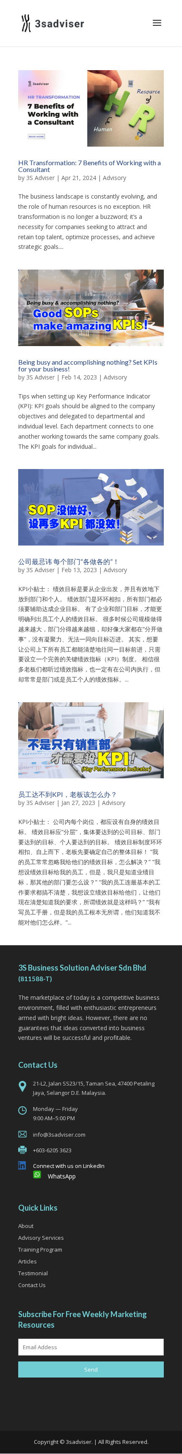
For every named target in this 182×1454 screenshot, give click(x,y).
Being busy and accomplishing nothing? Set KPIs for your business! (87, 365)
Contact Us (32, 1285)
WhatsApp (62, 1176)
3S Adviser (40, 178)
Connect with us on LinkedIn (69, 1166)
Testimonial (33, 1273)
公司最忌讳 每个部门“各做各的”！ (68, 561)
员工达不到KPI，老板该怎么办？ (67, 794)
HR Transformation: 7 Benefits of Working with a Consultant (89, 165)
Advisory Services (41, 1237)
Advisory (114, 178)
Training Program (40, 1249)
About (25, 1226)
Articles (27, 1261)
